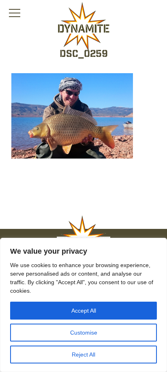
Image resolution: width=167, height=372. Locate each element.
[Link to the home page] (83, 27)
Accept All (83, 310)
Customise (83, 332)
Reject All (83, 354)
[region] (83, 305)
